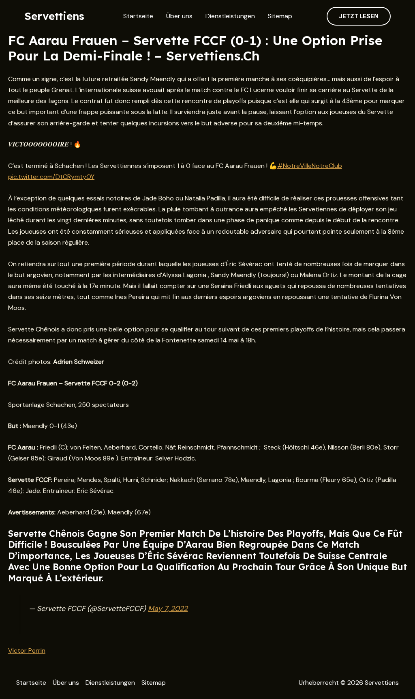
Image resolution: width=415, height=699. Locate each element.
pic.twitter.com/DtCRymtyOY (51, 176)
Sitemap (280, 16)
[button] (359, 16)
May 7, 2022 (168, 608)
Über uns (179, 16)
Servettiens (54, 16)
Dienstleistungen (230, 16)
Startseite (138, 16)
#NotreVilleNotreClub (309, 165)
